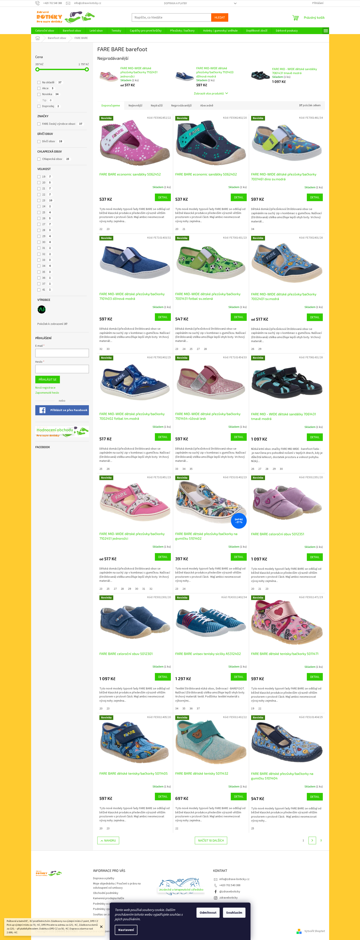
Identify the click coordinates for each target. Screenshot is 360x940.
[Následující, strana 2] (312, 840)
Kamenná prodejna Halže (108, 898)
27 (46, 224)
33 (46, 260)
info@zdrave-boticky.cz (234, 879)
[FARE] (41, 309)
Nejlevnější (135, 106)
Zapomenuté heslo (47, 393)
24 (46, 206)
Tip (46, 100)
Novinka (50, 94)
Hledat (220, 17)
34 (46, 266)
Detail (162, 197)
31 (46, 248)
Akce (47, 88)
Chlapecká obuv (55, 159)
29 (46, 236)
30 (46, 242)
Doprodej (50, 106)
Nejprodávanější (181, 106)
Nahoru (110, 840)
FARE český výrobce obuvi (62, 124)
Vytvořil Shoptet (315, 931)
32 (46, 254)
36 (46, 278)
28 (46, 230)
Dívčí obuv (52, 141)
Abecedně (206, 106)
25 (46, 212)
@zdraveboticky (229, 892)
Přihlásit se (48, 379)
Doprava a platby (175, 3)
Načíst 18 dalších (211, 840)
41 (46, 290)
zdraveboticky (228, 898)
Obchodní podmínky (105, 893)
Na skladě (51, 82)
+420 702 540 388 (229, 885)
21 (46, 188)
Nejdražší (157, 106)
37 (46, 284)
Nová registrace (45, 388)
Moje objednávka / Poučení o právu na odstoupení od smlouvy (117, 886)
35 (46, 272)
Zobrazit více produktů (209, 93)
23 (47, 200)
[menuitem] (44, 30)
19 (46, 177)
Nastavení (126, 930)
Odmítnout (208, 912)
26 (46, 218)
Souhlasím (234, 912)
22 (46, 195)
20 (46, 183)
